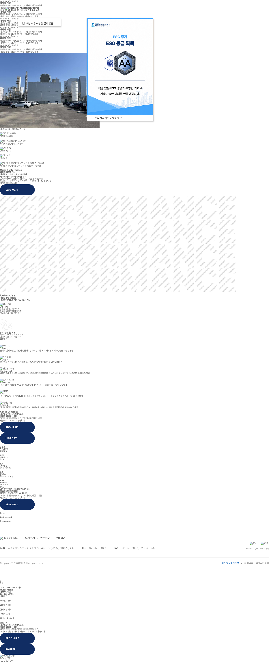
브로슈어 (45, 538)
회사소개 (30, 538)
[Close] (56, 23)
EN (240, 9)
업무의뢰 (71, 9)
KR (234, 9)
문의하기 (61, 538)
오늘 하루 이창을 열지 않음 (40, 23)
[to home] (22, 9)
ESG (179, 9)
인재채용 (214, 9)
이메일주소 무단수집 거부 (256, 563)
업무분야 (108, 9)
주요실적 (145, 9)
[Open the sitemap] (258, 9)
